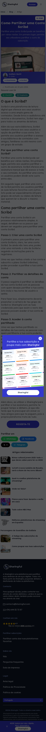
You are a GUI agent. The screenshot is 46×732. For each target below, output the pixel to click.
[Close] (40, 338)
